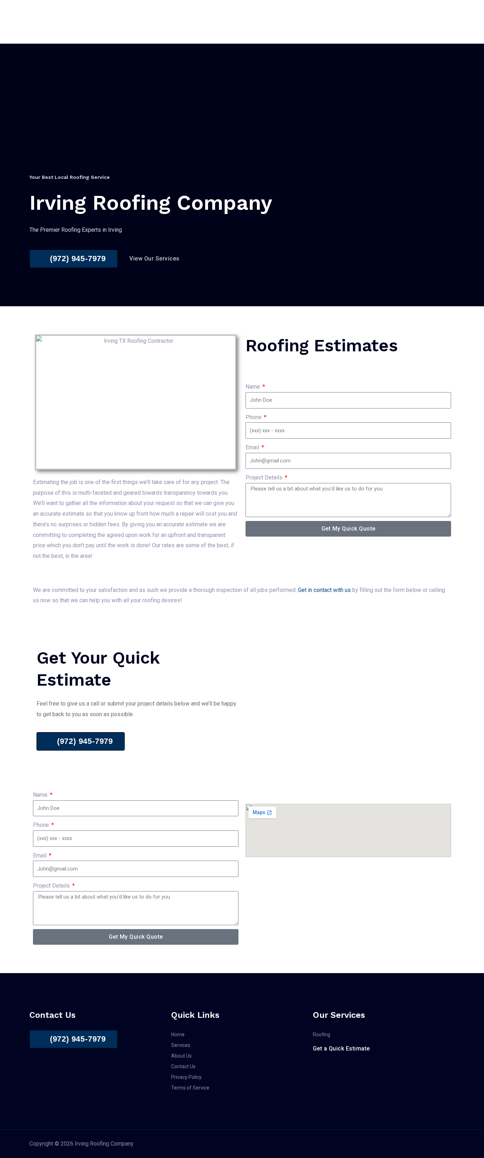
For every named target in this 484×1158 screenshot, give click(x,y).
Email (253, 447)
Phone (254, 417)
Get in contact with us (324, 590)
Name (253, 386)
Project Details (265, 477)
